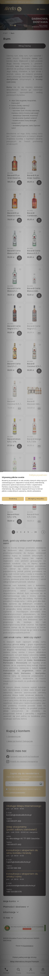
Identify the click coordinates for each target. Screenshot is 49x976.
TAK (19, 496)
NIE (30, 496)
